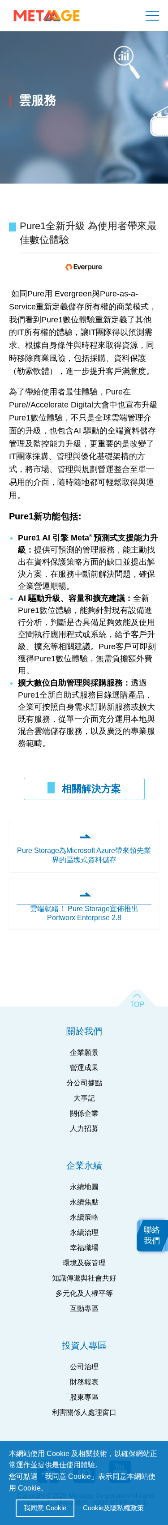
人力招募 (84, 1128)
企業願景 (84, 1052)
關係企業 (84, 1113)
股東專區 (84, 1397)
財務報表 (84, 1382)
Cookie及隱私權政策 (113, 1508)
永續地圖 (84, 1187)
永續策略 (84, 1217)
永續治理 (84, 1232)
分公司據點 (84, 1083)
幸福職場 (84, 1247)
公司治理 (84, 1367)
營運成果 (84, 1067)
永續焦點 (84, 1202)
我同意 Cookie (45, 1508)
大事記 (84, 1098)
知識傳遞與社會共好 (84, 1278)
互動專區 (84, 1308)
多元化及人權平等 (84, 1293)
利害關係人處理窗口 (84, 1412)
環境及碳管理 (84, 1263)
